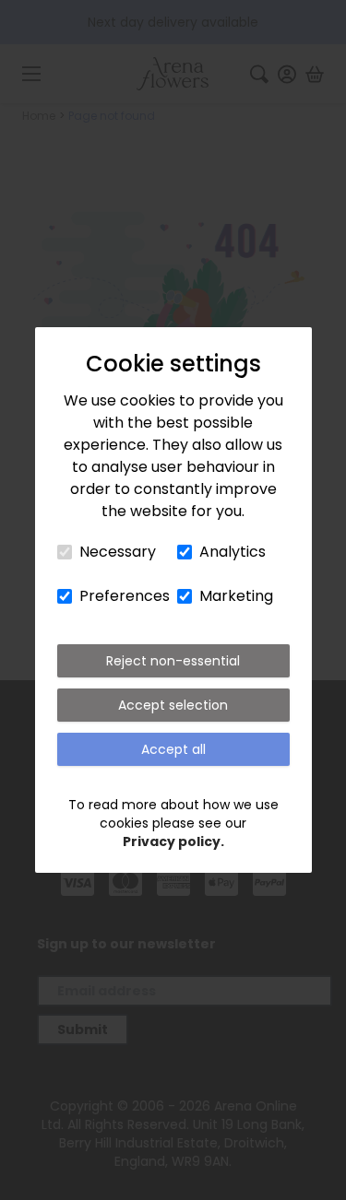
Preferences (124, 595)
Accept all (173, 749)
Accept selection (173, 705)
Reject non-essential (173, 661)
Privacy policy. (173, 841)
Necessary (117, 551)
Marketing (236, 595)
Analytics (232, 551)
